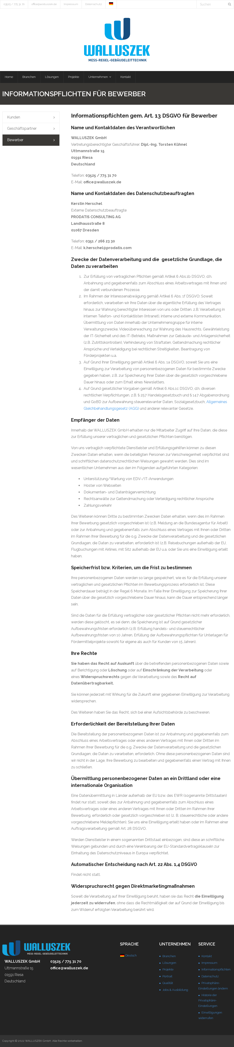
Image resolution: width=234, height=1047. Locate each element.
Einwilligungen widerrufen (210, 1015)
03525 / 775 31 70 (14, 4)
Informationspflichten (216, 969)
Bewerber (15, 140)
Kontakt (207, 956)
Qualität (167, 983)
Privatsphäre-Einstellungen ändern (213, 985)
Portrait (167, 976)
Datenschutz (93, 4)
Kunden (13, 117)
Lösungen (169, 963)
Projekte (167, 969)
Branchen (169, 956)
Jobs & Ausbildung (175, 990)
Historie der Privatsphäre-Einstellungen (207, 1000)
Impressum (71, 4)
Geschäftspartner (22, 128)
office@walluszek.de (44, 4)
